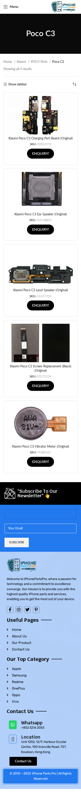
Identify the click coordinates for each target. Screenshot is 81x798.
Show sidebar (17, 84)
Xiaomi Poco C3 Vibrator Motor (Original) (40, 446)
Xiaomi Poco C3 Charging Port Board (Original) (40, 138)
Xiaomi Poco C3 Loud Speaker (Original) (40, 290)
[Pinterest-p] (36, 609)
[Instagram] (19, 609)
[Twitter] (27, 609)
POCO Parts (39, 61)
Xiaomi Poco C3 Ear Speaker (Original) (40, 214)
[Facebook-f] (10, 609)
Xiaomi (22, 61)
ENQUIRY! (40, 153)
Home (8, 61)
